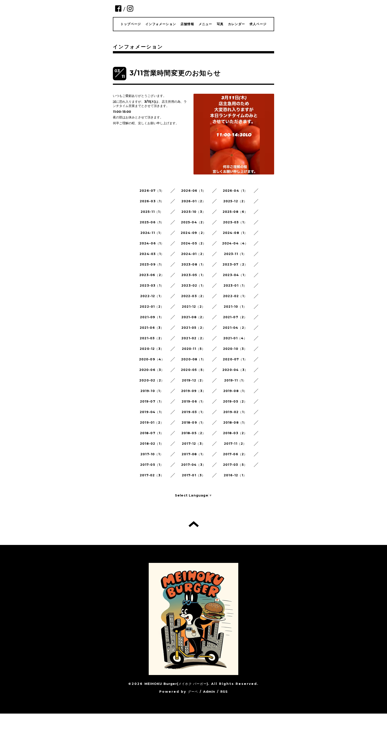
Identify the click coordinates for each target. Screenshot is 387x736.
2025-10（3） (193, 212)
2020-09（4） (152, 359)
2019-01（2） (152, 422)
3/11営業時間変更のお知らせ (175, 73)
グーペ (193, 692)
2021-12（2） (193, 307)
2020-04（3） (235, 370)
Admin (209, 692)
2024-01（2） (193, 254)
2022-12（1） (151, 296)
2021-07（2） (235, 317)
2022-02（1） (235, 296)
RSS (224, 692)
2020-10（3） (235, 349)
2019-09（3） (193, 391)
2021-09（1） (152, 317)
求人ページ (258, 24)
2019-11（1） (235, 380)
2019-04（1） (152, 412)
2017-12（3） (193, 444)
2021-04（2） (235, 328)
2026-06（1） (193, 191)
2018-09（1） (194, 422)
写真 (220, 24)
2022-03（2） (193, 296)
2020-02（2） (151, 380)
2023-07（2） (235, 264)
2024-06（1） (152, 243)
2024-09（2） (193, 233)
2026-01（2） (193, 201)
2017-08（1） (193, 454)
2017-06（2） (235, 454)
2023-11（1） (235, 254)
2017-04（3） (193, 465)
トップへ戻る (194, 524)
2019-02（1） (235, 412)
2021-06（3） (152, 328)
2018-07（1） (152, 433)
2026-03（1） (152, 201)
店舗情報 (187, 24)
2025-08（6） (235, 212)
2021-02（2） (193, 338)
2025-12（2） (235, 201)
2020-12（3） (152, 349)
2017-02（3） (152, 475)
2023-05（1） (193, 275)
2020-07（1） (235, 359)
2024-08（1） (235, 233)
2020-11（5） (193, 349)
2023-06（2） (151, 275)
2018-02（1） (152, 444)
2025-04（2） (193, 222)
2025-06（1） (152, 222)
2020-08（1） (193, 359)
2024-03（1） (152, 254)
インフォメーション (160, 24)
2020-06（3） (152, 370)
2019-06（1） (194, 401)
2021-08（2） (193, 317)
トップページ (130, 24)
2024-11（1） (151, 233)
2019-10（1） (151, 391)
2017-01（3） (193, 475)
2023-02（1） (193, 285)
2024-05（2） (193, 243)
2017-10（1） (151, 454)
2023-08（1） (193, 264)
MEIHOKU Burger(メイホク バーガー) (176, 684)
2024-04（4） (235, 243)
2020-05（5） (193, 370)
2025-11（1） (152, 212)
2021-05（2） (193, 328)
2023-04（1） (235, 275)
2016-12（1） (235, 475)
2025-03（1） (235, 222)
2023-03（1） (152, 285)
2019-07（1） (152, 401)
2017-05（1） (152, 465)
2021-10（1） (235, 307)
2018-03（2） (235, 433)
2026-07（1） (152, 191)
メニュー (205, 24)
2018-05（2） (193, 433)
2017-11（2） (235, 444)
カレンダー (236, 24)
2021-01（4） (235, 338)
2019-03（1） (193, 412)
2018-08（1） (235, 422)
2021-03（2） (152, 338)
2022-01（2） (152, 307)
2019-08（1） (235, 391)
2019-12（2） (193, 380)
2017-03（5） (235, 465)
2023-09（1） (152, 264)
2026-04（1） (235, 191)
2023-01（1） (235, 285)
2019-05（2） (235, 401)
